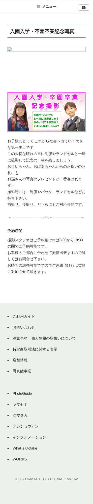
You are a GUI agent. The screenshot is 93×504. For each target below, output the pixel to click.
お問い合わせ (24, 327)
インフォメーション (29, 437)
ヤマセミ (20, 404)
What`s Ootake (25, 448)
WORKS (20, 459)
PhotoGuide (22, 393)
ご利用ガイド (24, 316)
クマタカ (20, 415)
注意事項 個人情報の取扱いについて (44, 338)
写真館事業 (22, 371)
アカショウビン (26, 426)
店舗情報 (20, 360)
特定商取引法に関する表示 (35, 349)
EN (84, 7)
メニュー (49, 6)
